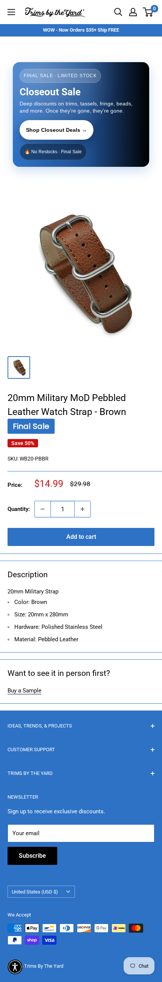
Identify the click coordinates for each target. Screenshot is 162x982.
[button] (15, 966)
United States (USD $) (35, 892)
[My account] (133, 12)
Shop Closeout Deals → (56, 130)
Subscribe (32, 855)
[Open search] (118, 12)
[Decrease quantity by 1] (42, 509)
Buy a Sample (24, 690)
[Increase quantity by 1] (82, 509)
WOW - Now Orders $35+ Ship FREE (81, 30)
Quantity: (19, 509)
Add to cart (81, 536)
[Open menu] (11, 12)
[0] (148, 12)
